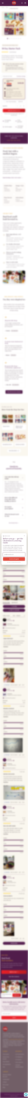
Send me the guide (14, 559)
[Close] (24, 535)
